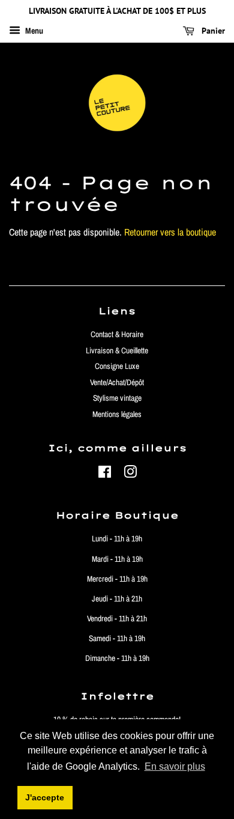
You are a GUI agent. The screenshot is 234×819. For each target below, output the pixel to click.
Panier (212, 30)
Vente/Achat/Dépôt (117, 382)
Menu (33, 30)
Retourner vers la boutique (170, 232)
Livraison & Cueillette (117, 350)
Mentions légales (117, 414)
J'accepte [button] (44, 797)
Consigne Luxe (117, 366)
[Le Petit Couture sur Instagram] (130, 474)
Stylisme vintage (117, 397)
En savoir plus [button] (175, 766)
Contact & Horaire (117, 334)
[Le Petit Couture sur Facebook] (105, 474)
